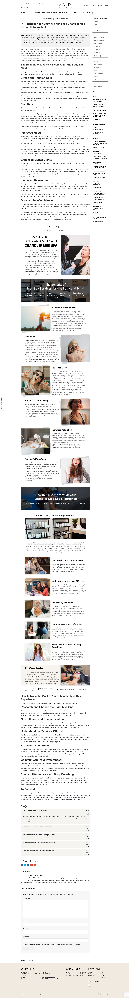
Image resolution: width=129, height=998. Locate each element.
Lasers (67, 972)
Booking (100, 5)
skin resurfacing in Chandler (99, 218)
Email (35, 865)
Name (25, 921)
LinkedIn (28, 865)
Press (95, 70)
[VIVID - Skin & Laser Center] (64, 5)
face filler (96, 119)
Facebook (22, 865)
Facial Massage (98, 31)
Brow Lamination (98, 27)
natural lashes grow (98, 209)
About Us (90, 972)
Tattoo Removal (98, 80)
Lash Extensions (98, 200)
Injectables (68, 973)
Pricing (81, 975)
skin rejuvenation (99, 215)
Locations (86, 5)
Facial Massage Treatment (98, 133)
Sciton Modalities (98, 73)
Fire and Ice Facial (99, 37)
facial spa (96, 138)
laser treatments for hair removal (99, 194)
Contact (106, 5)
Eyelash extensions (99, 113)
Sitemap (103, 977)
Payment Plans (25, 7)
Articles (96, 21)
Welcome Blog (98, 86)
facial (95, 127)
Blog (102, 973)
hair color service (98, 43)
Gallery (94, 5)
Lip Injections (97, 67)
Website (26, 936)
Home (22, 3)
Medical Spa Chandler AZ (97, 205)
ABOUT (27, 3)
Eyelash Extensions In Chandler (99, 116)
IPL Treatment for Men (99, 174)
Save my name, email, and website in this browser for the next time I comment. (53, 944)
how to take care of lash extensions (99, 167)
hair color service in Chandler (100, 150)
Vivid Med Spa (29, 30)
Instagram (89, 985)
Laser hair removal (99, 177)
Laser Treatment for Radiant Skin (100, 190)
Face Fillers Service (99, 124)
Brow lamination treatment (98, 107)
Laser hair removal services (99, 180)
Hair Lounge (91, 975)
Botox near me (98, 101)
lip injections (97, 202)
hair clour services (99, 40)
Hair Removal (97, 46)
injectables (97, 52)
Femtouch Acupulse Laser (72, 975)
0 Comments (49, 30)
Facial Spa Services (99, 141)
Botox (95, 24)
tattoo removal (98, 221)
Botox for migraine (99, 99)
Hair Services (97, 49)
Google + (31, 865)
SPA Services (83, 972)
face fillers (97, 122)
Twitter (25, 865)
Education (41, 3)
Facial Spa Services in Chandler (100, 144)
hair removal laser (99, 156)
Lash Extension (98, 64)
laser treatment (98, 187)
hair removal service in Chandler (100, 159)
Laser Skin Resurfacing (97, 184)
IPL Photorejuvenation (100, 56)
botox (95, 96)
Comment (27, 898)
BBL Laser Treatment (100, 94)
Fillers (95, 34)
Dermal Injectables (99, 110)
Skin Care (40, 30)
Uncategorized (98, 83)
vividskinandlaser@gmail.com (28, 978)
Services (34, 3)
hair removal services (97, 163)
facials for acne (98, 136)
